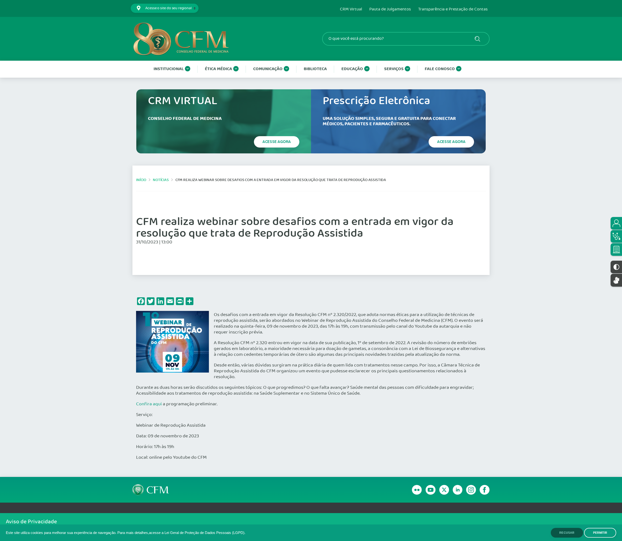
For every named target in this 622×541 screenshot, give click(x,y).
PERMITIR (600, 532)
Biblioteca (315, 69)
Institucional (169, 69)
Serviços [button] (394, 69)
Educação (352, 69)
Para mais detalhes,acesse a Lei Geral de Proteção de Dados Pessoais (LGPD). (181, 533)
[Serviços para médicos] (616, 236)
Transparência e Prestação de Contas (453, 9)
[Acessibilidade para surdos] (616, 280)
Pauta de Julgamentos (390, 9)
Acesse (276, 141)
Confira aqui (149, 404)
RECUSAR (566, 532)
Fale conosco (440, 69)
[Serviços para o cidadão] (616, 223)
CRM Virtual (351, 9)
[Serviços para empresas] (616, 249)
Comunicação (268, 69)
